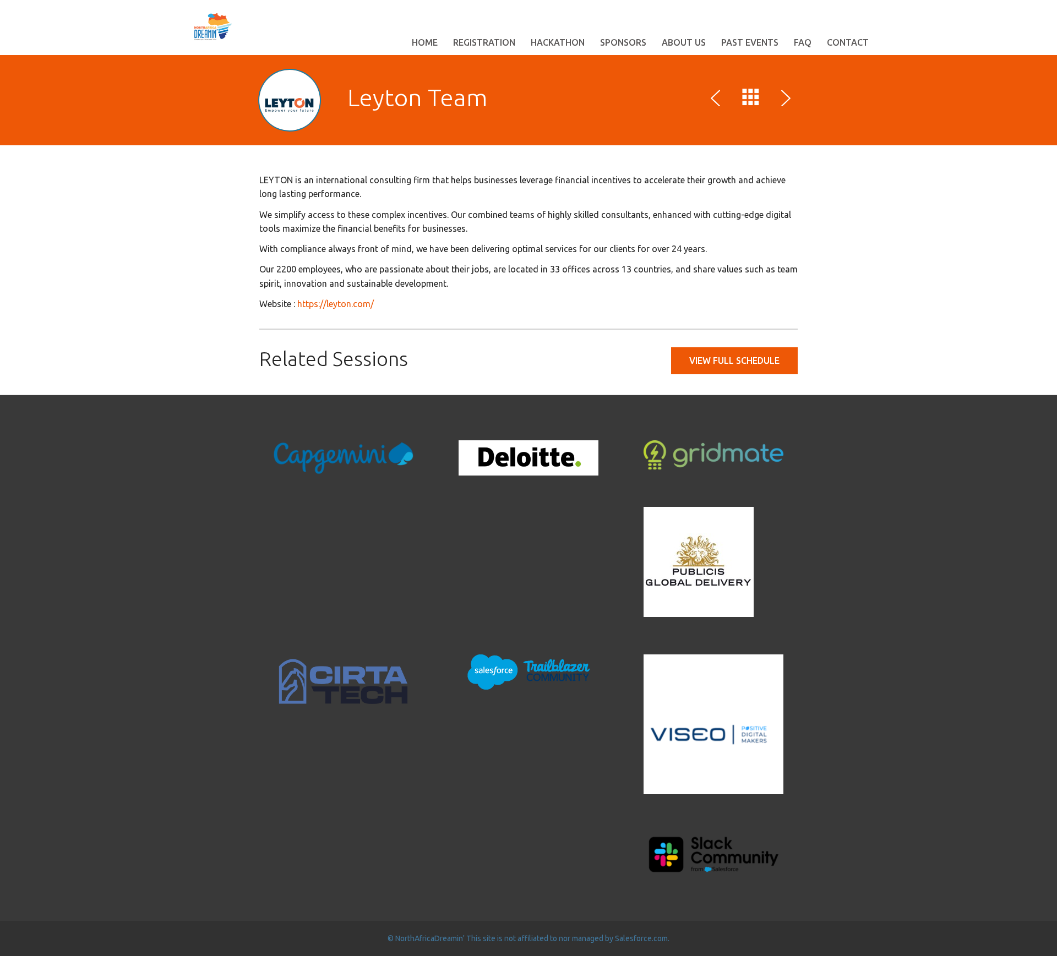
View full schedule (734, 360)
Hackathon (558, 42)
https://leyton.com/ (335, 304)
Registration (484, 42)
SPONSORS (623, 42)
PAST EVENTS (749, 42)
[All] (751, 100)
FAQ (802, 42)
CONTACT (848, 42)
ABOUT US (684, 42)
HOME (425, 42)
